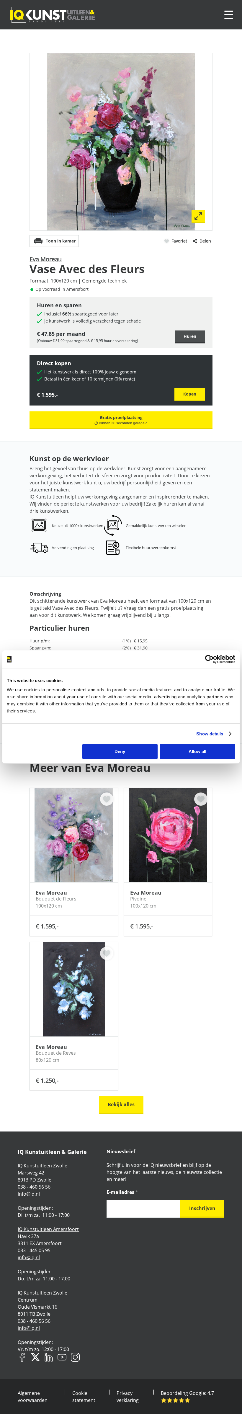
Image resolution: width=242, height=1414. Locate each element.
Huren (190, 336)
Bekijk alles (121, 1104)
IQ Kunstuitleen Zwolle (42, 1165)
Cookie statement (83, 1396)
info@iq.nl (29, 1194)
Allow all (197, 751)
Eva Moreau (46, 259)
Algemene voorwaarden (33, 1396)
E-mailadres (122, 1192)
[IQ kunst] (52, 15)
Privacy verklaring (128, 1396)
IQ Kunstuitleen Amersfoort (48, 1229)
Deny (120, 751)
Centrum (27, 1300)
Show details (209, 733)
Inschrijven (202, 1208)
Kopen (189, 394)
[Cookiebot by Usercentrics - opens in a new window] (209, 659)
